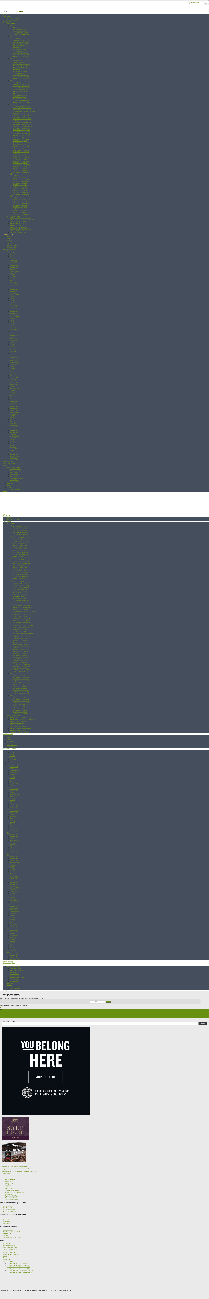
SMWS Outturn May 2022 (20, 155)
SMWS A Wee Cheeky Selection (18, 227)
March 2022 (13, 328)
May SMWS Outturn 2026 (20, 29)
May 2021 (12, 346)
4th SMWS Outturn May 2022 (21, 150)
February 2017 (14, 448)
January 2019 (13, 403)
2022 (11, 104)
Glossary (9, 487)
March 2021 (13, 350)
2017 (8, 428)
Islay (8, 243)
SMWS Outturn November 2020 (21, 199)
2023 (11, 80)
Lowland (9, 240)
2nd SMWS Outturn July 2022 (21, 139)
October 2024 (13, 269)
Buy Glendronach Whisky (10, 1209)
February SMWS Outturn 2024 (21, 77)
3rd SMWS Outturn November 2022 (22, 113)
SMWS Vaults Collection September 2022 (24, 124)
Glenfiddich (6, 1235)
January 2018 (13, 426)
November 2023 (14, 291)
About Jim (9, 485)
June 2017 (12, 441)
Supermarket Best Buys (11, 1196)
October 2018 (13, 410)
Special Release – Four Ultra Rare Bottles (24, 111)
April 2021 (12, 348)
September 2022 (14, 317)
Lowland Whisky (14, 474)
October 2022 (13, 315)
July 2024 (12, 274)
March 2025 (13, 258)
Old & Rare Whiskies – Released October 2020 (19, 1272)
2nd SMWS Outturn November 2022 (22, 115)
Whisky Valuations (8, 461)
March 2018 (13, 423)
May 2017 (12, 443)
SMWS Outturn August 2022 (20, 137)
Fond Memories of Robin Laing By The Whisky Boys (16, 1168)
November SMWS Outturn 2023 (21, 84)
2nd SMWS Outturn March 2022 (21, 166)
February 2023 (14, 306)
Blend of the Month (10, 1181)
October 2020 (13, 360)
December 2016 (14, 454)
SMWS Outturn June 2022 (20, 148)
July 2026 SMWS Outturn (10, 1249)
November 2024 (14, 267)
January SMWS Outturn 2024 (21, 78)
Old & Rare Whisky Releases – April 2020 (18, 1263)
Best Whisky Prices (10, 1179)
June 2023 (12, 300)
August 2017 (13, 437)
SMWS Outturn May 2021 (20, 186)
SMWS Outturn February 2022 (21, 170)
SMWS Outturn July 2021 (20, 183)
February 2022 (14, 329)
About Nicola (10, 483)
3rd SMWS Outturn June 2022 (21, 144)
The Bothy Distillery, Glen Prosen (12, 1237)
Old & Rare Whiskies (8, 1261)
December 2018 (14, 406)
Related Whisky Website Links (11, 1254)
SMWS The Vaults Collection (17, 230)
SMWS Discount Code (13, 20)
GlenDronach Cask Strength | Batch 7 (13, 1231)
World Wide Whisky (15, 481)
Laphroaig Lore (7, 1223)
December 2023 (14, 289)
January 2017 (13, 450)
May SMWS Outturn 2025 (20, 49)
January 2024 (13, 285)
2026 (11, 25)
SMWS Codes (7, 16)
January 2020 (13, 379)
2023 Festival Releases (19, 97)
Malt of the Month (9, 1188)
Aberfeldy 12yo (7, 1233)
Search (206, 4)
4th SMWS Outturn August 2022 (21, 130)
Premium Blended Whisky (17, 478)
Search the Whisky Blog (9, 1021)
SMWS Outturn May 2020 (20, 210)
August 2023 (13, 296)
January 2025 (13, 262)
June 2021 (12, 344)
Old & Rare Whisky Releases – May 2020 (18, 1265)
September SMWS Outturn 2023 (21, 88)
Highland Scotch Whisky (16, 470)
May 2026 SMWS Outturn (10, 1247)
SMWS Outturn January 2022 (21, 172)
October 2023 (13, 293)
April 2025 (12, 256)
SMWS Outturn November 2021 (21, 177)
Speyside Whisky (14, 476)
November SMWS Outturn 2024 (21, 60)
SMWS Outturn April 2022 (20, 163)
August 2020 (13, 364)
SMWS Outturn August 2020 (20, 205)
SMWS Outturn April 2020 (20, 212)
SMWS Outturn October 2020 (21, 201)
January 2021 (13, 353)
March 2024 (13, 282)
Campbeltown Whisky (15, 469)
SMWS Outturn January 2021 (21, 194)
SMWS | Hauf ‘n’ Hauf (15, 225)
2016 (8, 452)
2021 (11, 174)
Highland (9, 238)
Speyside (9, 236)
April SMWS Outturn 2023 (20, 99)
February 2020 (14, 377)
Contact (5, 491)
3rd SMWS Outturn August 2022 (21, 131)
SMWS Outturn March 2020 (20, 214)
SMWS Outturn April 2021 (20, 188)
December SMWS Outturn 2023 (21, 82)
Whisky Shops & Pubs (11, 1197)
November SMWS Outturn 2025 (21, 40)
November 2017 (14, 432)
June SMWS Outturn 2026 (20, 27)
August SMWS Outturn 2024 (20, 66)
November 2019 (14, 384)
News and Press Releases (12, 1190)
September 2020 (14, 362)
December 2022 (14, 311)
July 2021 (12, 366)
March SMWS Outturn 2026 (20, 33)
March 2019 (13, 399)
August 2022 (13, 318)
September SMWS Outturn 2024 (21, 64)
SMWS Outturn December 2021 (21, 175)
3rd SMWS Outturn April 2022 (21, 159)
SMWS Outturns (11, 23)
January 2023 (13, 307)
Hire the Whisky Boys (9, 463)
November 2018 (14, 408)
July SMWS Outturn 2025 (20, 45)
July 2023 (12, 298)
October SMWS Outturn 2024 (21, 62)
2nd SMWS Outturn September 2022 (23, 126)
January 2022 (13, 331)
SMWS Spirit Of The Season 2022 (22, 122)
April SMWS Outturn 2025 (20, 51)
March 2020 (13, 375)
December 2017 (14, 430)
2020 (11, 196)
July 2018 (12, 415)
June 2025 (12, 252)
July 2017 (12, 439)
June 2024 (12, 276)
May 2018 (12, 419)
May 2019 (12, 395)
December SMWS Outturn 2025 (21, 38)
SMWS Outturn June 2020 (20, 208)
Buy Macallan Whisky (9, 1208)
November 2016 (14, 456)
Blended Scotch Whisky (11, 998)
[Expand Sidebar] (0, 1007)
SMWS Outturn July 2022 (20, 141)
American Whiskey (12, 245)
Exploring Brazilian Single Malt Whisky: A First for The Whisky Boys (20, 1171)
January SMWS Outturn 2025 (21, 56)
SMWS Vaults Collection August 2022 (23, 133)
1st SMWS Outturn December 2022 (22, 110)
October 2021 (13, 339)
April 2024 (12, 280)
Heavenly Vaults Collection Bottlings (22, 108)
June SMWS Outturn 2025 (20, 47)
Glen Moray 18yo (7, 1221)
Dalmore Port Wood (8, 1219)
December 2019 (14, 382)
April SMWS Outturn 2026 (20, 31)
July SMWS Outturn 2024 (20, 67)
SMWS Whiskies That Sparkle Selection (20, 229)
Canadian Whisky (11, 247)
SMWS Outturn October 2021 (21, 179)
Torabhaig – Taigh (6, 1173)
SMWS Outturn (7, 22)
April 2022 (12, 326)
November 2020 (14, 359)
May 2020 (12, 371)
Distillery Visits (9, 1183)
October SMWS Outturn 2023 (21, 86)
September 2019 (14, 388)
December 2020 (14, 357)
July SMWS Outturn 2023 (20, 91)
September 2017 (14, 436)
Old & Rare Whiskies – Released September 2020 (20, 1270)
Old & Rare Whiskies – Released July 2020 (18, 1269)
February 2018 (14, 425)
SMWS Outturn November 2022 (21, 117)
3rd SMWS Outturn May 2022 (21, 152)
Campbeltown (10, 241)
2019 (8, 381)
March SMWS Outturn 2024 (20, 75)
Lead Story (8, 1186)
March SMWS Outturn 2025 (20, 53)
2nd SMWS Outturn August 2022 (21, 135)
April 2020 (12, 373)
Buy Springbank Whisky (9, 1211)
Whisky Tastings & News (11, 1199)
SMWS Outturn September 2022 (21, 128)
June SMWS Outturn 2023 (20, 93)
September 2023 (14, 295)
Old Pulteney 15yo (8, 1230)
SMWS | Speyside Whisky (17, 223)
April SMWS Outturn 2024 (20, 73)
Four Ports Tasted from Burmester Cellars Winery (15, 1166)
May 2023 (12, 302)
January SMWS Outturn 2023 (21, 102)
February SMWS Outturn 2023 (21, 100)
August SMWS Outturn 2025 (20, 44)
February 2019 (14, 401)
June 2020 (12, 370)
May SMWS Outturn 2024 (20, 71)
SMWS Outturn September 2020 (21, 203)
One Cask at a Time (7, 1169)
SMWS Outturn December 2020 (21, 197)
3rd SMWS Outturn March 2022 (21, 164)
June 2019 (12, 393)
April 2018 (12, 421)
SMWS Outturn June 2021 (20, 185)
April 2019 (12, 397)
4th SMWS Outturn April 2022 (21, 157)
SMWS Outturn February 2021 (21, 192)
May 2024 (12, 278)
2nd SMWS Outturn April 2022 (21, 161)
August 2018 (13, 414)
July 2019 (12, 390)
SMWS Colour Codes (12, 18)
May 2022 (12, 324)
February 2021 (14, 351)
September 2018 (14, 412)
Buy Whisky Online (8, 1206)
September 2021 (14, 340)
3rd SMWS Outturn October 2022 (22, 119)
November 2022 (14, 313)
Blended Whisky (14, 480)
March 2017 (13, 447)
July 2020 (12, 368)
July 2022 (12, 320)
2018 (8, 404)
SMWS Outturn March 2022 (20, 168)
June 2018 (12, 417)
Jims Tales (8, 1185)
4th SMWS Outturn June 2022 (21, 142)
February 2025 (14, 260)
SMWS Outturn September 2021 (21, 181)
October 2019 (13, 386)
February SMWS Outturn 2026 (21, 34)
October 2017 (13, 434)
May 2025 (12, 254)
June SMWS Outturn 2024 (20, 69)
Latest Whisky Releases (9, 249)
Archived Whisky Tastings (13, 467)
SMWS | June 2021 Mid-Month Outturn (20, 218)
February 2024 (14, 284)
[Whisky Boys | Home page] (104, 9)
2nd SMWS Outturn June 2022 (21, 146)
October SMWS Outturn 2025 (21, 42)
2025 (11, 36)
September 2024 (14, 271)
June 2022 (12, 322)
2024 (11, 58)
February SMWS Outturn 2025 (21, 55)
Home (5, 14)
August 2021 (13, 342)
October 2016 (13, 458)
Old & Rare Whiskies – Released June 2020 (18, 1267)
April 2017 (12, 445)
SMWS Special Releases (13, 216)
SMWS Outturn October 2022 (21, 121)
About (4, 465)
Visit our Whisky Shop (9, 1252)
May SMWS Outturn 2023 (20, 95)
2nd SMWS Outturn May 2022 (21, 153)
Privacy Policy (7, 1259)
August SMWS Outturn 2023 (20, 89)
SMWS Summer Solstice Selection (19, 232)
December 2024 (14, 265)
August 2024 (13, 273)
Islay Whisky (13, 472)
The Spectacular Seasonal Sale (21, 106)
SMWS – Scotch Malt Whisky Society (15, 1192)
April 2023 (12, 304)
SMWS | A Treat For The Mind (18, 221)
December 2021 (14, 335)
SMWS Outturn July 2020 (20, 207)
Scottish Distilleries (15, 489)
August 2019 (13, 392)
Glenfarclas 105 (7, 1218)
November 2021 (14, 337)
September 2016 (14, 459)
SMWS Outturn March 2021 (20, 190)
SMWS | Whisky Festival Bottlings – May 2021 (22, 219)
